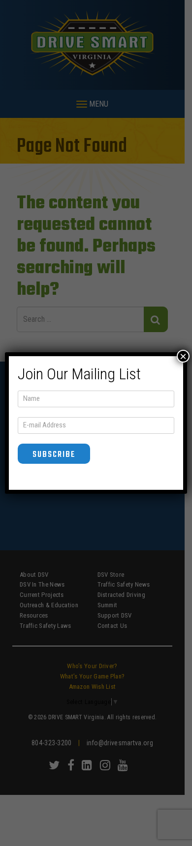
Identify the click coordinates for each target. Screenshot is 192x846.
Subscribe (53, 454)
